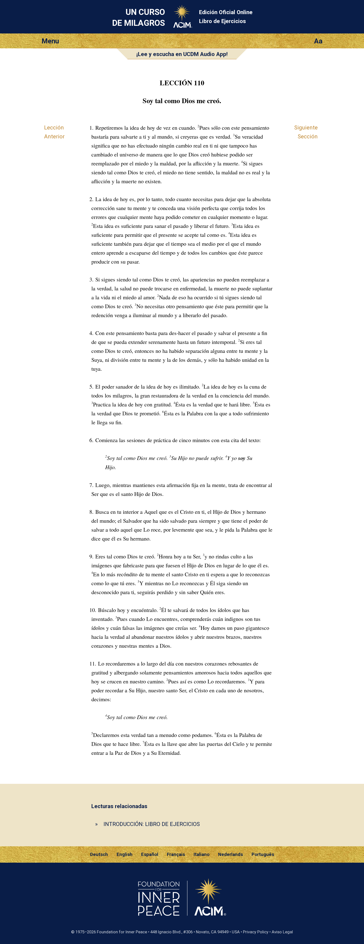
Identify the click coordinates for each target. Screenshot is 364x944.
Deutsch (99, 854)
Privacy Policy (255, 931)
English (124, 854)
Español (149, 854)
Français (176, 854)
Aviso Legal (282, 931)
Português (263, 854)
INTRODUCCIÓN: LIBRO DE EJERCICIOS (152, 824)
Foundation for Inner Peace (122, 931)
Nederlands (230, 854)
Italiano (201, 854)
